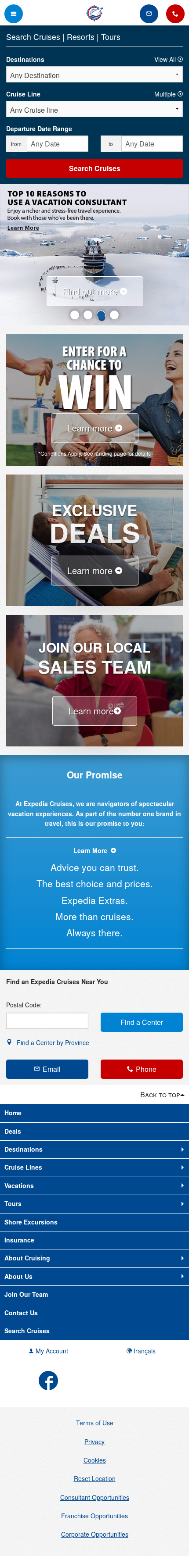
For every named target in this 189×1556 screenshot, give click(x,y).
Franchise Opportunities (94, 1515)
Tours (110, 36)
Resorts (82, 36)
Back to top (160, 1094)
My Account (51, 1350)
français (144, 1350)
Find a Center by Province (52, 1042)
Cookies (95, 1460)
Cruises (47, 36)
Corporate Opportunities (94, 1534)
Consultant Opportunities (94, 1497)
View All (166, 59)
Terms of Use (94, 1422)
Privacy (94, 1441)
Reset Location (95, 1478)
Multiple (166, 93)
